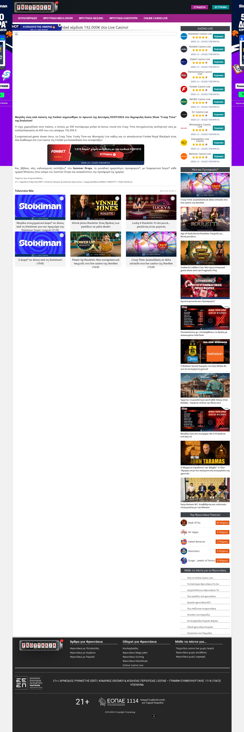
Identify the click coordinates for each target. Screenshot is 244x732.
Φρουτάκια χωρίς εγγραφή (190, 656)
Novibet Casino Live (200, 47)
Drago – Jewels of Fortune (201, 560)
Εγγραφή (218, 36)
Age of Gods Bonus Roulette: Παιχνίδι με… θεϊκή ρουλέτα (202, 235)
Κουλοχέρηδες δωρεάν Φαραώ (202, 620)
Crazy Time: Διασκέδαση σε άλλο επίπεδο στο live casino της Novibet (204, 201)
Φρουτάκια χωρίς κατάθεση (191, 652)
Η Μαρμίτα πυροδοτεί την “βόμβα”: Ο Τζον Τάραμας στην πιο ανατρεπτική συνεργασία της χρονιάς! (205, 470)
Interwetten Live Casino (200, 140)
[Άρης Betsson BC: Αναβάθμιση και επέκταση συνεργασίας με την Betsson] (205, 490)
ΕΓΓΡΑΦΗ (106, 154)
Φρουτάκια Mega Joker (58, 18)
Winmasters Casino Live (200, 126)
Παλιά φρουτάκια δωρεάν (200, 626)
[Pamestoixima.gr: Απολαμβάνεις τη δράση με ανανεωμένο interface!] (205, 318)
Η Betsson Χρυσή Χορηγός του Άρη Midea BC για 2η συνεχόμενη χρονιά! (204, 367)
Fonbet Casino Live (200, 87)
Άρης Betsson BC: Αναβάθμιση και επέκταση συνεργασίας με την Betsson (203, 506)
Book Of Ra (194, 522)
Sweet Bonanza (196, 541)
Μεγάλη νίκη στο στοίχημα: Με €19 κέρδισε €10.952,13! (203, 435)
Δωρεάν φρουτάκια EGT (199, 602)
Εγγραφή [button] (221, 7)
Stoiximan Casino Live (200, 34)
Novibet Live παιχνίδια (198, 614)
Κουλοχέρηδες (27, 18)
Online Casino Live (155, 18)
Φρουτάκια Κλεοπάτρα (123, 18)
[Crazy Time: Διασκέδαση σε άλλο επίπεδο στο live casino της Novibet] (205, 185)
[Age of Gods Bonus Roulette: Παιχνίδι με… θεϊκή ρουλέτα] (205, 219)
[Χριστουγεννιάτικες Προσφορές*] (205, 287)
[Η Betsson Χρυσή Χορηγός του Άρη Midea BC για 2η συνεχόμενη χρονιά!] (205, 351)
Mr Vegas (193, 532)
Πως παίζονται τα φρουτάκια (201, 608)
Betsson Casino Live (200, 154)
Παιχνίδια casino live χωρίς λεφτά (195, 648)
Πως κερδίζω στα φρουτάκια (201, 596)
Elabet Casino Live (200, 59)
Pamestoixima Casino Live (200, 73)
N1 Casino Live (200, 112)
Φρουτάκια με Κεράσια (82, 652)
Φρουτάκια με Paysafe (82, 656)
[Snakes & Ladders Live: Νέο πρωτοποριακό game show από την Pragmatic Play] (205, 253)
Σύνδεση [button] (199, 7)
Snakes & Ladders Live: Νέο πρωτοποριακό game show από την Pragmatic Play (203, 269)
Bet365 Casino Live (200, 99)
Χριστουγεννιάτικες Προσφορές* (198, 301)
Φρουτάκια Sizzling (91, 18)
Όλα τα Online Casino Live (200, 577)
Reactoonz (194, 551)
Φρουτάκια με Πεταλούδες (84, 648)
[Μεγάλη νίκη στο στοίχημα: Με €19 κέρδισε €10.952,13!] (205, 419)
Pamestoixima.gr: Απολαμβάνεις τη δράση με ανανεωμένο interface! (204, 334)
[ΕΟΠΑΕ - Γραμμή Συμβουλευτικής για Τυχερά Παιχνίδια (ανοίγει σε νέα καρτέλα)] (132, 702)
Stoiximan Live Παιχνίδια (199, 633)
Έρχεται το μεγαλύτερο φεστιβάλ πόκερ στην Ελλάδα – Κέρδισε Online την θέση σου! (204, 401)
